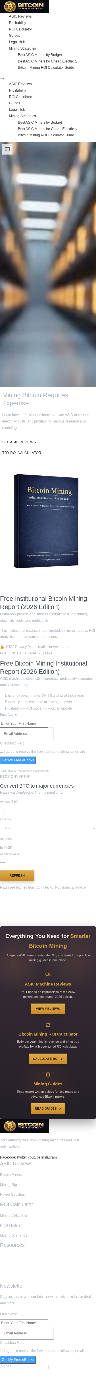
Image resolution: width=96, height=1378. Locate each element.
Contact (6, 1276)
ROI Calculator (20, 29)
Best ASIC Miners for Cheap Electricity (47, 61)
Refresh (17, 875)
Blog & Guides (11, 1256)
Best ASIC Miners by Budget (40, 55)
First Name (8, 714)
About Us (7, 1266)
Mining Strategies (22, 48)
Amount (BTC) (9, 801)
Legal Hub (17, 42)
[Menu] (2, 78)
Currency (5, 819)
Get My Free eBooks (18, 760)
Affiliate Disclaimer (65, 1367)
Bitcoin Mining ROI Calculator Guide (46, 67)
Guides (14, 35)
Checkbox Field (12, 743)
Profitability (17, 23)
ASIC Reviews (20, 16)
